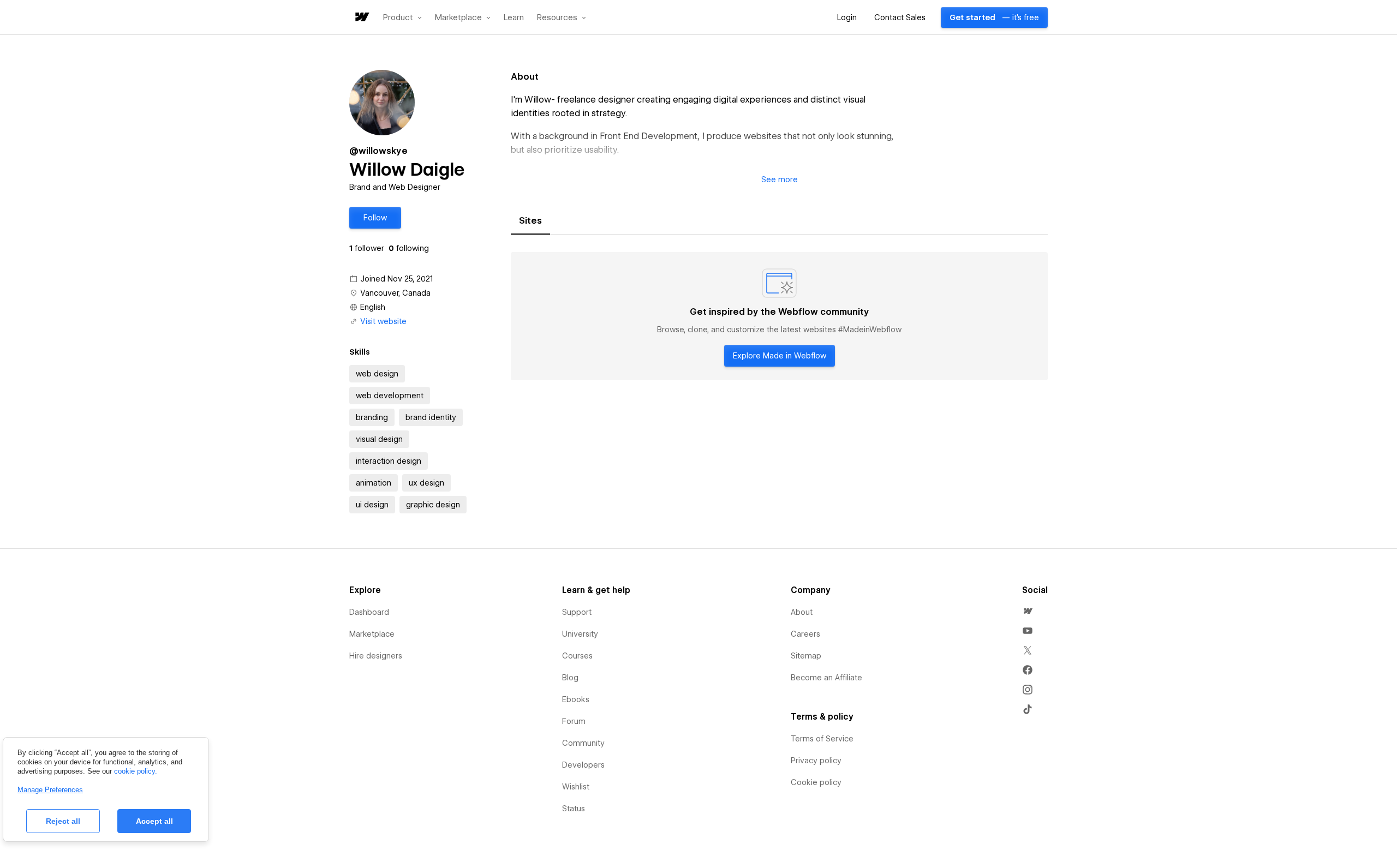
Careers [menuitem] (805, 634)
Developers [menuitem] (583, 765)
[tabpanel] (779, 316)
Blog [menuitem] (570, 677)
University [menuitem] (580, 634)
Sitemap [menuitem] (806, 655)
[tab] (530, 221)
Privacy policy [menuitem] (816, 760)
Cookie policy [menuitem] (816, 782)
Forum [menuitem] (574, 721)
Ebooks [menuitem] (575, 699)
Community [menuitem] (583, 743)
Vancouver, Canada (395, 293)
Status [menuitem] (573, 808)
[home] (361, 17)
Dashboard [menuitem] (369, 612)
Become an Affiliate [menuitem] (826, 677)
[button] (402, 17)
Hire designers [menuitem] (375, 655)
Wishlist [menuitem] (575, 786)
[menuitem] (1027, 611)
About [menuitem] (802, 612)
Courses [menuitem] (577, 655)
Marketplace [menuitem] (372, 634)
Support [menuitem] (577, 612)
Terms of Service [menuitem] (822, 738)
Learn (514, 17)
